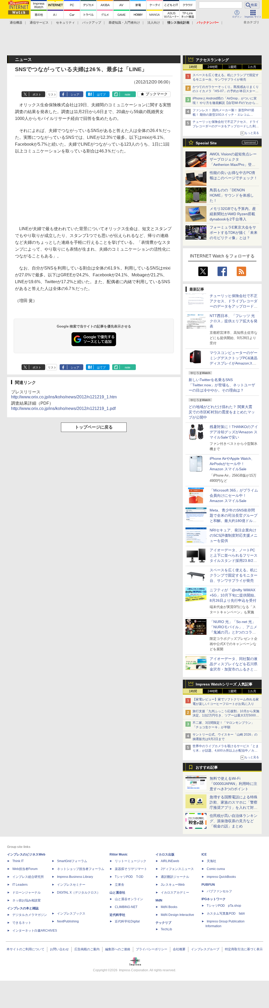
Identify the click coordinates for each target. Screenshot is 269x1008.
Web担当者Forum (25, 869)
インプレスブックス (71, 913)
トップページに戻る (94, 427)
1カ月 (252, 67)
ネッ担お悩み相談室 (26, 900)
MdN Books (169, 907)
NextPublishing (68, 921)
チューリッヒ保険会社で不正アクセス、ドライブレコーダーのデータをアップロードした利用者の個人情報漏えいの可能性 (226, 126)
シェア (75, 94)
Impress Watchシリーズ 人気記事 (224, 684)
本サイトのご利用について (25, 949)
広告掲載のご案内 (87, 949)
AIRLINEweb (170, 861)
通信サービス (39, 22)
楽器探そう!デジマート (131, 869)
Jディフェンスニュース (177, 869)
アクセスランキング (212, 60)
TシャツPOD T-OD (129, 877)
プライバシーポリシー (151, 949)
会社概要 (179, 949)
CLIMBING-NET (126, 907)
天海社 (211, 861)
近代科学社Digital (127, 921)
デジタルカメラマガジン (29, 915)
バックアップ (91, 22)
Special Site (206, 143)
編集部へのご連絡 (117, 949)
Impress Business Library (75, 877)
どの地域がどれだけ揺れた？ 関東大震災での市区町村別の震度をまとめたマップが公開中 (222, 412)
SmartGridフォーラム (72, 861)
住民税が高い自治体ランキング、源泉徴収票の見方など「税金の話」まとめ (233, 821)
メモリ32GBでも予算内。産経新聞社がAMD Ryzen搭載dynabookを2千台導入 (233, 214)
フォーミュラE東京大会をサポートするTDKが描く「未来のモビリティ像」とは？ (233, 232)
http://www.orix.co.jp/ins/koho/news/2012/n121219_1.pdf (63, 408)
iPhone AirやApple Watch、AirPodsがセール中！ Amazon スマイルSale (232, 463)
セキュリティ (65, 22)
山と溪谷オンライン (129, 899)
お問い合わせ (59, 949)
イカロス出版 (165, 854)
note (127, 94)
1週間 (232, 67)
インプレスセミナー (71, 884)
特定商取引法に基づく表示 (244, 949)
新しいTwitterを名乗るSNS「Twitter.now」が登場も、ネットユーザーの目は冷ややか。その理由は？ (222, 385)
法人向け (153, 22)
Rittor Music (119, 854)
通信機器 (16, 22)
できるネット (21, 923)
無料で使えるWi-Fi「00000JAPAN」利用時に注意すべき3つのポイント (233, 783)
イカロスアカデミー (175, 892)
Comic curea (216, 869)
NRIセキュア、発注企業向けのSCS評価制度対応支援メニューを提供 (233, 535)
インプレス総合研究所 (28, 877)
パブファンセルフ (219, 891)
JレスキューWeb (173, 884)
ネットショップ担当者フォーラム (80, 869)
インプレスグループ (205, 949)
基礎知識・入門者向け (124, 22)
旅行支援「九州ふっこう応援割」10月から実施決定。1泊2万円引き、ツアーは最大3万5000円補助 (226, 715)
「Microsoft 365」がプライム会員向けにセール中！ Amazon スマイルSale (234, 495)
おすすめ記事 (207, 767)
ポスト (37, 94)
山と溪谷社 (117, 892)
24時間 (213, 67)
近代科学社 (117, 915)
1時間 (193, 67)
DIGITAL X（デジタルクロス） (78, 892)
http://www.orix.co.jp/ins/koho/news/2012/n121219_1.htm (64, 397)
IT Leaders (20, 884)
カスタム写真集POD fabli (226, 913)
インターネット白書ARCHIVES (34, 930)
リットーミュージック (130, 861)
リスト (52, 94)
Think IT (18, 861)
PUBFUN (208, 884)
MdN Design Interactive (177, 915)
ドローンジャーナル (26, 892)
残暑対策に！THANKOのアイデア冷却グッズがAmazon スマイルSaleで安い (234, 432)
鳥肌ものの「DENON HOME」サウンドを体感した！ (232, 195)
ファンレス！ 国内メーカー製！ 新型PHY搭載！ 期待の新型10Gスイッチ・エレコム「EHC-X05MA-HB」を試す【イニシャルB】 (224, 114)
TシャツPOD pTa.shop (224, 905)
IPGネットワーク (213, 899)
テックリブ (163, 923)
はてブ (101, 94)
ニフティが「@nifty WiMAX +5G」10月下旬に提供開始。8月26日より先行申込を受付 (234, 595)
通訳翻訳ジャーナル (175, 877)
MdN (159, 900)
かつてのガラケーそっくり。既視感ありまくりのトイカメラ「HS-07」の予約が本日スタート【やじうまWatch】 (226, 91)
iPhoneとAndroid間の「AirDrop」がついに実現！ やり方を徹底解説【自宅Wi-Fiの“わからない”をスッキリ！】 (225, 103)
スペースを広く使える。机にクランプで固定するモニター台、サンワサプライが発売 (233, 575)
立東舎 (119, 884)
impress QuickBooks (221, 877)
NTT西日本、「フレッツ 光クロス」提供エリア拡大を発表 (233, 321)
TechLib (166, 929)
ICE (204, 854)
